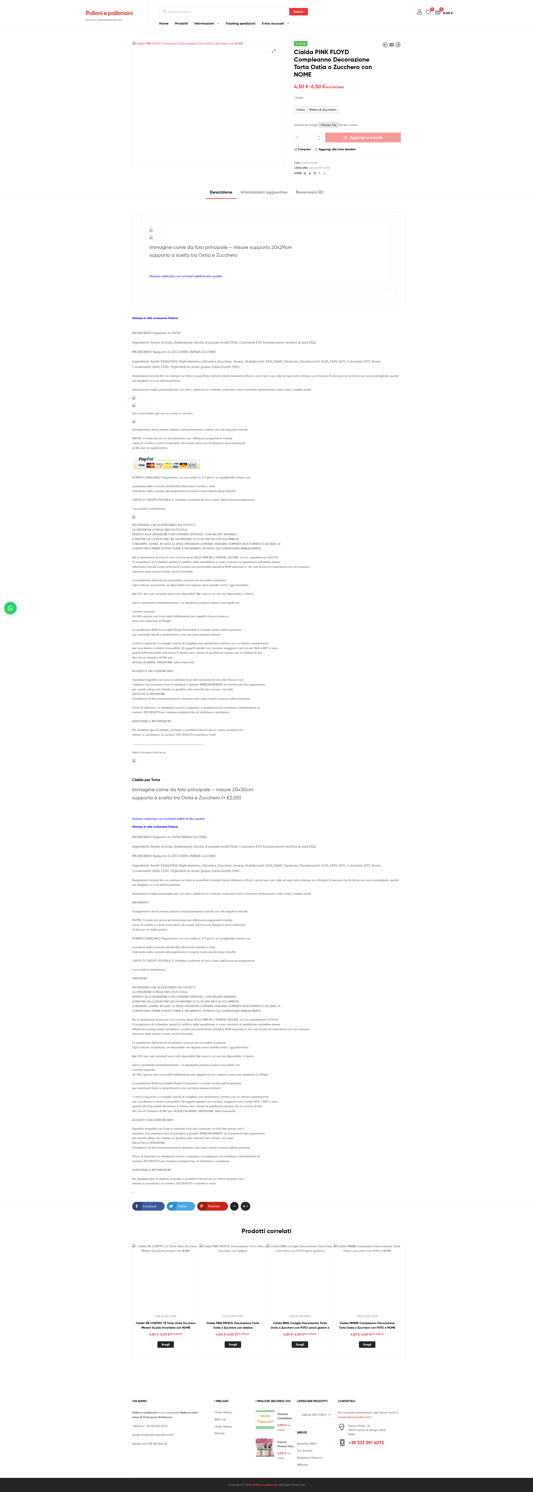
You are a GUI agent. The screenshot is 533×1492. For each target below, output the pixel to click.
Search (298, 12)
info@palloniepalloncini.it (157, 1434)
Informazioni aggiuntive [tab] (264, 192)
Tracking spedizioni (240, 23)
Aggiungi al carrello (366, 137)
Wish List (220, 1419)
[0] (428, 12)
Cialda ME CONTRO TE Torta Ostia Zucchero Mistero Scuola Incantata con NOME (166, 1325)
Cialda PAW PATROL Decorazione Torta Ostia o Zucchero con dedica (232, 1325)
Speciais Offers (307, 1443)
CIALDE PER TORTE (319, 167)
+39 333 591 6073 (156, 1426)
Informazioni (204, 23)
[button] (273, 51)
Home (163, 23)
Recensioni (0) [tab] (309, 192)
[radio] (300, 110)
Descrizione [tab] (221, 192)
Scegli (166, 1344)
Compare (304, 149)
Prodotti (181, 23)
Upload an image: (306, 125)
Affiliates (302, 1464)
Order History (223, 1412)
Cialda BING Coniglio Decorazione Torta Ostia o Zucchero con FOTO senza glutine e (300, 1325)
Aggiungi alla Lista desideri (337, 149)
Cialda (298, 97)
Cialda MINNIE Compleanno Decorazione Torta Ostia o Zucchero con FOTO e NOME (367, 1325)
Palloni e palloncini (109, 12)
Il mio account (273, 23)
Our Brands (304, 1450)
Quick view (176, 1280)
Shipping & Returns (310, 1457)
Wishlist (219, 1433)
